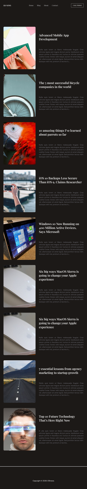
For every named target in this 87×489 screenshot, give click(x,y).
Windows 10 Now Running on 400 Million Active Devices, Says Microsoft (59, 228)
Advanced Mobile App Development (54, 37)
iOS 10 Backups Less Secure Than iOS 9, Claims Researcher (60, 180)
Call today (77, 5)
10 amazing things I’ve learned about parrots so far (60, 132)
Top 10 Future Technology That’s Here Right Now (57, 418)
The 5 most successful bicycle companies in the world (59, 85)
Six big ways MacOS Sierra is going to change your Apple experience (59, 275)
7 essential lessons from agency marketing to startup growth (60, 371)
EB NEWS (7, 5)
